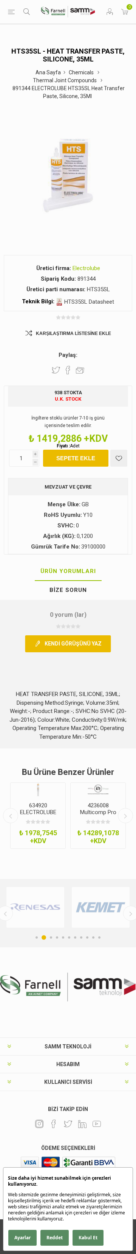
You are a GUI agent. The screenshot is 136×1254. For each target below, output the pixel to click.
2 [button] (44, 937)
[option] (38, 815)
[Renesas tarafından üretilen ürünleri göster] (35, 907)
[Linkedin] (82, 1124)
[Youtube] (97, 1124)
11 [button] (99, 937)
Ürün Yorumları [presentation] (68, 571)
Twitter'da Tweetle (56, 370)
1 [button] (37, 937)
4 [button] (57, 937)
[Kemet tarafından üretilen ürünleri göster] (101, 907)
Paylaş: (68, 355)
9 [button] (87, 937)
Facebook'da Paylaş (68, 370)
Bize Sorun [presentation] (68, 590)
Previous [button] (10, 815)
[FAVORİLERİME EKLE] (118, 458)
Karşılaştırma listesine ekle (73, 333)
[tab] (68, 571)
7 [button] (75, 937)
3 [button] (51, 937)
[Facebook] (54, 1124)
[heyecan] (68, 1124)
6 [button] (69, 937)
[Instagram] (39, 1124)
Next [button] (125, 815)
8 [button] (81, 937)
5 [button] (63, 937)
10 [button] (93, 937)
